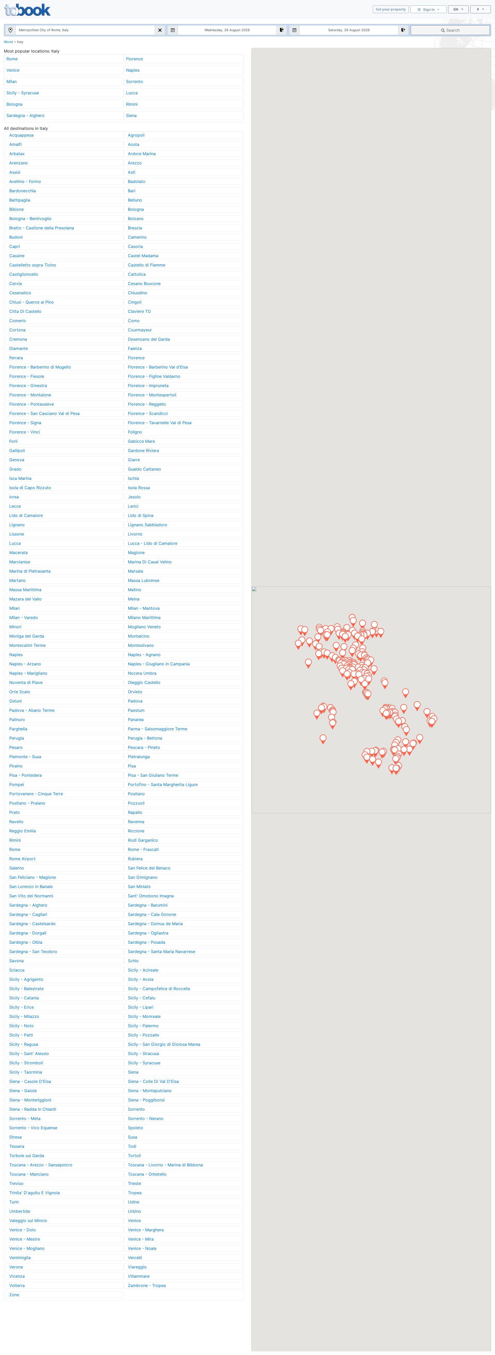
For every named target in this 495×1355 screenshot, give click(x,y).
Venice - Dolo (22, 1229)
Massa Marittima (25, 589)
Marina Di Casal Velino (150, 561)
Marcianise (19, 561)
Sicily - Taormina (25, 1072)
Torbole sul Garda (26, 1155)
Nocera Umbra (142, 673)
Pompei (16, 784)
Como (134, 320)
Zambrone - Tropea (147, 1285)
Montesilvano (141, 645)
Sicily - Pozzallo (143, 1035)
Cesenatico (20, 292)
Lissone (16, 534)
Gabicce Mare (141, 441)
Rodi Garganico (143, 840)
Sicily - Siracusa (143, 1053)
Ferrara (16, 357)
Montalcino (139, 636)
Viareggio (137, 1266)
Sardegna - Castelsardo (32, 923)
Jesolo (134, 496)
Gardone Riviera (143, 450)
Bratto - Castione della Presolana (41, 227)
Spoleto (135, 1127)
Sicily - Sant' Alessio (29, 1053)
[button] (406, 731)
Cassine (16, 255)
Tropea (135, 1192)
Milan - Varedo (23, 617)
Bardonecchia (22, 190)
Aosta (133, 144)
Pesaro (16, 747)
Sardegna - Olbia (25, 942)
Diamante (18, 348)
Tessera (16, 1146)
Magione (136, 552)
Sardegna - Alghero (25, 115)
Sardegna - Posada (146, 942)
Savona (16, 960)
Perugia (16, 738)
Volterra (17, 1285)
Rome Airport (22, 858)
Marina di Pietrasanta (30, 571)
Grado (15, 469)
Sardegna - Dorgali (27, 932)
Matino (134, 589)
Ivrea (14, 496)
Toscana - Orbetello (147, 1174)
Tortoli (134, 1155)
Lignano (17, 524)
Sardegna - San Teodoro (33, 951)
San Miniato (139, 886)
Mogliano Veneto (144, 626)
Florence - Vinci (24, 431)
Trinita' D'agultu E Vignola (34, 1192)
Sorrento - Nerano (145, 1118)
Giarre (134, 459)
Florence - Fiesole (26, 376)
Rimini (132, 104)
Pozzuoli (136, 803)
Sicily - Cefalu (141, 997)
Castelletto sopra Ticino (32, 264)
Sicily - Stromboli (26, 1062)
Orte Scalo (19, 691)
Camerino (137, 237)
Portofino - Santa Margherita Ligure (163, 784)
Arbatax (17, 153)
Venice (12, 70)
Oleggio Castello (144, 682)
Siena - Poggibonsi (146, 1099)
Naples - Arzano (25, 663)
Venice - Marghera (146, 1229)
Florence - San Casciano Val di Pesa (44, 413)
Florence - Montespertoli (152, 394)
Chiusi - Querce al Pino (31, 302)
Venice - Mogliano (27, 1248)
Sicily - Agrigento (26, 979)
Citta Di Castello (25, 311)
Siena (131, 115)
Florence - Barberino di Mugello (40, 367)
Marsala (135, 571)
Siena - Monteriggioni (30, 1099)
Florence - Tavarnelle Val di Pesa (160, 422)
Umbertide (19, 1211)
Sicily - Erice (21, 1007)
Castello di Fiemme (146, 264)
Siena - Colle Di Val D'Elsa (153, 1081)
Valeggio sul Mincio (28, 1220)
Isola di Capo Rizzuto (30, 487)
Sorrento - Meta (24, 1118)
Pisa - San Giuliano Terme (153, 775)
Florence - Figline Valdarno (154, 376)
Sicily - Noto (21, 1025)
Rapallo (135, 812)
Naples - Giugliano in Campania (159, 663)
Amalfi (15, 144)
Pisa (132, 765)
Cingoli (135, 302)
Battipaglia (19, 200)
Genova (16, 459)
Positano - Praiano (27, 803)
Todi (132, 1146)
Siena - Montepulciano (150, 1090)
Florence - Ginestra (28, 385)
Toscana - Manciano (29, 1174)
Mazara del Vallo (25, 598)
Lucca (132, 92)
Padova (135, 701)
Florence (134, 58)
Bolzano (136, 218)
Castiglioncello (23, 274)
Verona (16, 1266)
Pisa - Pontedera (25, 775)
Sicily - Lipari (140, 1007)
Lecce (15, 506)
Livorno (135, 534)
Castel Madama (143, 255)
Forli (13, 441)
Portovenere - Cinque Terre (36, 793)
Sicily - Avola (140, 979)
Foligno (135, 431)
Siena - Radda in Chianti (32, 1109)
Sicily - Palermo (143, 1025)
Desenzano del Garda (149, 339)
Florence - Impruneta (148, 385)
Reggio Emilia (22, 830)
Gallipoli (17, 450)
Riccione (136, 830)
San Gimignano (143, 877)
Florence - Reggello (147, 404)
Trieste (134, 1183)
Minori (15, 626)
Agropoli (136, 135)
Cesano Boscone (144, 283)
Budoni (16, 237)
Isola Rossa (139, 487)
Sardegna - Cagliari (28, 914)
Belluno (135, 200)
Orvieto (135, 691)
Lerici (133, 506)
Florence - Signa (25, 422)
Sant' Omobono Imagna (151, 895)
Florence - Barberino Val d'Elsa (158, 367)
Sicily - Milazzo (24, 1016)
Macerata (18, 552)
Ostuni (15, 701)
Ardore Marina (142, 153)
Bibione (16, 209)
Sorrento (134, 81)
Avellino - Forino (25, 181)
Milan (11, 81)
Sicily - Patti (21, 1035)
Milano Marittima (144, 617)
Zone (14, 1294)
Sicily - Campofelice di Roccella (159, 988)
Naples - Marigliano (28, 673)
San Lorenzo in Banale (31, 886)
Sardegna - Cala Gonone (152, 914)
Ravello (16, 821)
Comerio (17, 320)
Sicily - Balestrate (26, 988)
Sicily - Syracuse (22, 92)
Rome (12, 58)
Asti (131, 172)
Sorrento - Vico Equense (33, 1127)
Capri (14, 246)
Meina (133, 598)
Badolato (136, 181)
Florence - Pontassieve (31, 404)
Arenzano (18, 162)
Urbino (134, 1211)
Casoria (135, 246)
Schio (133, 960)
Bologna (14, 104)
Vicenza (17, 1276)
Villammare (139, 1276)
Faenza (135, 348)
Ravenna (136, 821)
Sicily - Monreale (144, 1016)
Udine (133, 1202)
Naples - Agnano (144, 654)
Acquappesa (21, 135)
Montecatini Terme (27, 645)
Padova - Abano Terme (31, 710)
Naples (132, 70)
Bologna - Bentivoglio (30, 218)
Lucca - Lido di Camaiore (152, 543)
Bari (131, 190)
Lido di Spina (140, 515)
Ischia (133, 478)
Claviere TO (139, 311)
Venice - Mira (141, 1239)
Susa (132, 1137)
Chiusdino (137, 292)
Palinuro (17, 719)
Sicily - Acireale (143, 970)
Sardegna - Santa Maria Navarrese (161, 951)
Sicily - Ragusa (23, 1044)
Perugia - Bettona (145, 738)
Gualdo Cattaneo (144, 469)
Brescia (135, 227)
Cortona (17, 329)
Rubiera (135, 858)
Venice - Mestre (24, 1239)
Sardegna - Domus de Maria (155, 923)
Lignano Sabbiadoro (147, 524)
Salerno (16, 868)
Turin (14, 1202)
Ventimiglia (20, 1257)
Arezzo (135, 162)
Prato (14, 812)
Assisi (14, 172)
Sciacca (16, 970)
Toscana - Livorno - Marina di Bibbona (165, 1164)
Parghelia (18, 728)
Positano (136, 793)
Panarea (136, 719)
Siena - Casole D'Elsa (30, 1081)
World (8, 42)
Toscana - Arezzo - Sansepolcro (40, 1164)
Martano (17, 580)
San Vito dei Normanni (31, 895)
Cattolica (137, 274)
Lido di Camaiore (26, 515)
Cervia (15, 283)
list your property (391, 9)
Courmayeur (140, 329)
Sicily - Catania (24, 997)
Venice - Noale (142, 1248)
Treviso (16, 1183)
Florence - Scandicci (148, 413)
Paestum (136, 710)
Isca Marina (20, 478)
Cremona (18, 339)
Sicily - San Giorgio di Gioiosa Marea (164, 1044)
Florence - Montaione (30, 394)
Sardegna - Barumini (148, 905)
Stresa (15, 1137)
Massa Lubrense (143, 580)
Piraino (16, 765)
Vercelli (135, 1257)
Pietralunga (139, 756)
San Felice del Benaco (149, 868)
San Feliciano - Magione (32, 877)
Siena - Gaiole (23, 1090)
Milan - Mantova (144, 608)
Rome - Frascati (143, 849)
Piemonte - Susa (25, 756)
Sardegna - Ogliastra (148, 932)
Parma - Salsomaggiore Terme (157, 728)
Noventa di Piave (26, 682)
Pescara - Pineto (144, 747)
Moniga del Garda (26, 636)
